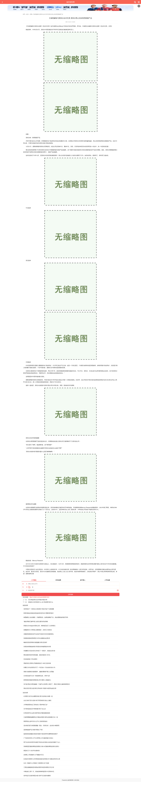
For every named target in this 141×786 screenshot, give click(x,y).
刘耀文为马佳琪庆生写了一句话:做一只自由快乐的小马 (39, 667)
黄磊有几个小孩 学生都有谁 (32, 750)
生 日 (24, 590)
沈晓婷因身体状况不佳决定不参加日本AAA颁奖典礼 (39, 634)
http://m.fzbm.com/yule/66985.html (39, 597)
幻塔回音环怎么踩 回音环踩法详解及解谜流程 (37, 713)
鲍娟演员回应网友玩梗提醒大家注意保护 (35, 642)
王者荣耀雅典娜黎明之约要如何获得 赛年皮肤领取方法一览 (41, 717)
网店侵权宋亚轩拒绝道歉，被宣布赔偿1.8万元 (37, 655)
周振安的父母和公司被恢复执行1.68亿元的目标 (37, 663)
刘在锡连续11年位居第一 (31, 659)
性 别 (24, 587)
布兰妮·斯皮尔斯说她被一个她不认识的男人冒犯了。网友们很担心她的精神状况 (47, 684)
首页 (24, 14)
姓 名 (24, 584)
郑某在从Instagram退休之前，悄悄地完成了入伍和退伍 (39, 626)
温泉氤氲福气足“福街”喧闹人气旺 (33, 730)
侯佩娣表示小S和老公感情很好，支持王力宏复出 (38, 630)
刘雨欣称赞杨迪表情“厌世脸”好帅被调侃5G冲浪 (37, 646)
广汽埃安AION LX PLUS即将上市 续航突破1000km (38, 738)
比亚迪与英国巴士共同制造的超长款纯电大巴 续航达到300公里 (42, 759)
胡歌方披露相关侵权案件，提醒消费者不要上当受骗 (39, 671)
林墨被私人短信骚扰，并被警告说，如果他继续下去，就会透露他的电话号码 (46, 617)
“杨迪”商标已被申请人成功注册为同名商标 (36, 621)
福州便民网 (70, 2)
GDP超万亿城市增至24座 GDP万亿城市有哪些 (37, 775)
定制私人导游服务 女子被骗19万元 (34, 755)
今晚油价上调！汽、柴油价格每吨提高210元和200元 (39, 771)
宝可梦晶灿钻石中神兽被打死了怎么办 (35, 709)
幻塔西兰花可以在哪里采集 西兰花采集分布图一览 (38, 696)
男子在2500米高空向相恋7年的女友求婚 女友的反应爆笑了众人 (42, 742)
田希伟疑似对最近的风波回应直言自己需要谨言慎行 (39, 613)
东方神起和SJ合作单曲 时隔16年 (37, 600)
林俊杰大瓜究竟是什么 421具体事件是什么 (40, 602)
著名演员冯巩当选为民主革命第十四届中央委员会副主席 (40, 688)
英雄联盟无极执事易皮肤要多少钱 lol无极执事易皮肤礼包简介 (41, 746)
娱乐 (27, 14)
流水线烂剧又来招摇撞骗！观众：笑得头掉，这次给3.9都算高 (41, 725)
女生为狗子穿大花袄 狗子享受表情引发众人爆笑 (37, 700)
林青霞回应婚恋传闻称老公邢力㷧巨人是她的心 (37, 680)
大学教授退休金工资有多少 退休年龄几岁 (35, 704)
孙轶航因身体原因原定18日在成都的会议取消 (37, 638)
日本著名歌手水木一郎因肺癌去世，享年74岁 (37, 676)
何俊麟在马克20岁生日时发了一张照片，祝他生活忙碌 (39, 651)
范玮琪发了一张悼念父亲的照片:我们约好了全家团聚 (39, 609)
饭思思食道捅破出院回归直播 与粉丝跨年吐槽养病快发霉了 (41, 734)
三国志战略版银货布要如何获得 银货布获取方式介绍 (39, 767)
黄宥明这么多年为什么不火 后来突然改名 (35, 721)
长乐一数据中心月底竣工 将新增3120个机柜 (36, 763)
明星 (31, 14)
